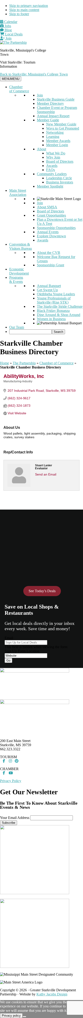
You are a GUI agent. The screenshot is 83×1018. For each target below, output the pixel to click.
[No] (24, 1016)
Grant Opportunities (51, 215)
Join (8, 38)
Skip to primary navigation (28, 6)
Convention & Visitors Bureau (20, 246)
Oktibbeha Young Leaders (56, 294)
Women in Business (51, 319)
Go (8, 660)
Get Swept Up (47, 290)
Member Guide (48, 120)
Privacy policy (11, 1015)
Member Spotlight (50, 186)
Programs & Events (16, 280)
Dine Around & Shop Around (58, 315)
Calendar (10, 22)
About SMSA (47, 207)
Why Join (53, 157)
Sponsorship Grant (50, 265)
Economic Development (19, 271)
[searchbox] (30, 331)
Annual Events (48, 232)
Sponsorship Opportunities (56, 228)
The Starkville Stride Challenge (60, 306)
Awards (51, 166)
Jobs (7, 26)
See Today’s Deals (42, 591)
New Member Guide (61, 124)
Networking (55, 132)
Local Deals (13, 34)
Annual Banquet (49, 286)
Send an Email (45, 474)
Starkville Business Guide (55, 99)
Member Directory (50, 103)
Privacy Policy (10, 781)
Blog (8, 30)
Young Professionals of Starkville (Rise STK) (54, 300)
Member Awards (58, 141)
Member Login (57, 145)
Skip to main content (24, 10)
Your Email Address (14, 818)
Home (4, 363)
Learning (52, 137)
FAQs (50, 170)
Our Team (16, 327)
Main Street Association (17, 193)
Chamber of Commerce (19, 89)
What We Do (55, 153)
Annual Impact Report (53, 116)
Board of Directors (59, 161)
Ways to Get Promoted (62, 128)
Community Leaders (52, 174)
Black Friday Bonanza (53, 311)
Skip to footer (19, 14)
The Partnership (24, 363)
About (41, 149)
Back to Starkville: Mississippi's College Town (34, 74)
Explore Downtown (51, 236)
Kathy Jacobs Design (51, 994)
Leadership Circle (59, 178)
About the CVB (48, 253)
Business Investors (59, 182)
